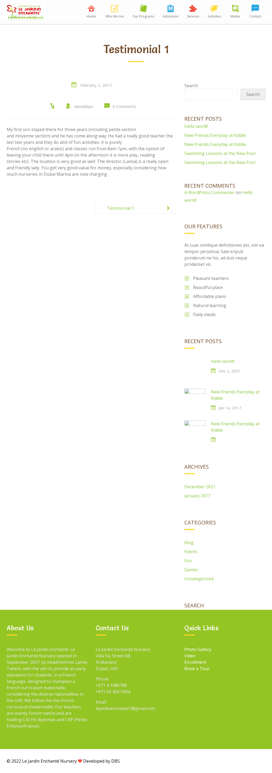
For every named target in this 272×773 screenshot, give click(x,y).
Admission (170, 16)
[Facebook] (211, 761)
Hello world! (196, 126)
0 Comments (124, 106)
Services (193, 16)
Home (91, 16)
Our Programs (143, 16)
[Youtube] (247, 761)
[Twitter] (235, 761)
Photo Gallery (197, 649)
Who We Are (114, 16)
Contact (255, 16)
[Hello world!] (195, 368)
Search (191, 86)
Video (190, 656)
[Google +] (223, 761)
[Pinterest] (260, 761)
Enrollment (195, 662)
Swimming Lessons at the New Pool (219, 153)
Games (191, 570)
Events (191, 551)
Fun (188, 561)
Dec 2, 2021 (230, 370)
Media (235, 16)
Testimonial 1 (120, 208)
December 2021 (199, 487)
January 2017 (197, 496)
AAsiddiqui (83, 106)
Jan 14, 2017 (230, 407)
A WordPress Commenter (209, 192)
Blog (189, 542)
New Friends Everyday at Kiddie (215, 135)
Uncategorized (199, 579)
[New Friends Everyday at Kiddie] (195, 399)
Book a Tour (197, 668)
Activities (214, 16)
